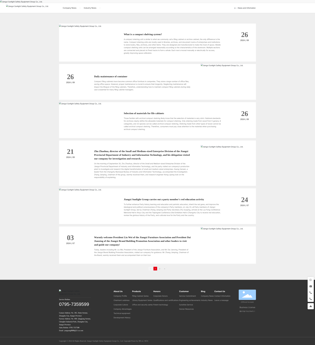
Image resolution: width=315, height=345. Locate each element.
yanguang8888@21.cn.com (73, 330)
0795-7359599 (74, 304)
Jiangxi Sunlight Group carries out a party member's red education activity (164, 199)
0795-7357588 (74, 328)
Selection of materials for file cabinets (144, 113)
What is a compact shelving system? (143, 34)
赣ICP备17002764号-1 (247, 311)
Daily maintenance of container (110, 76)
